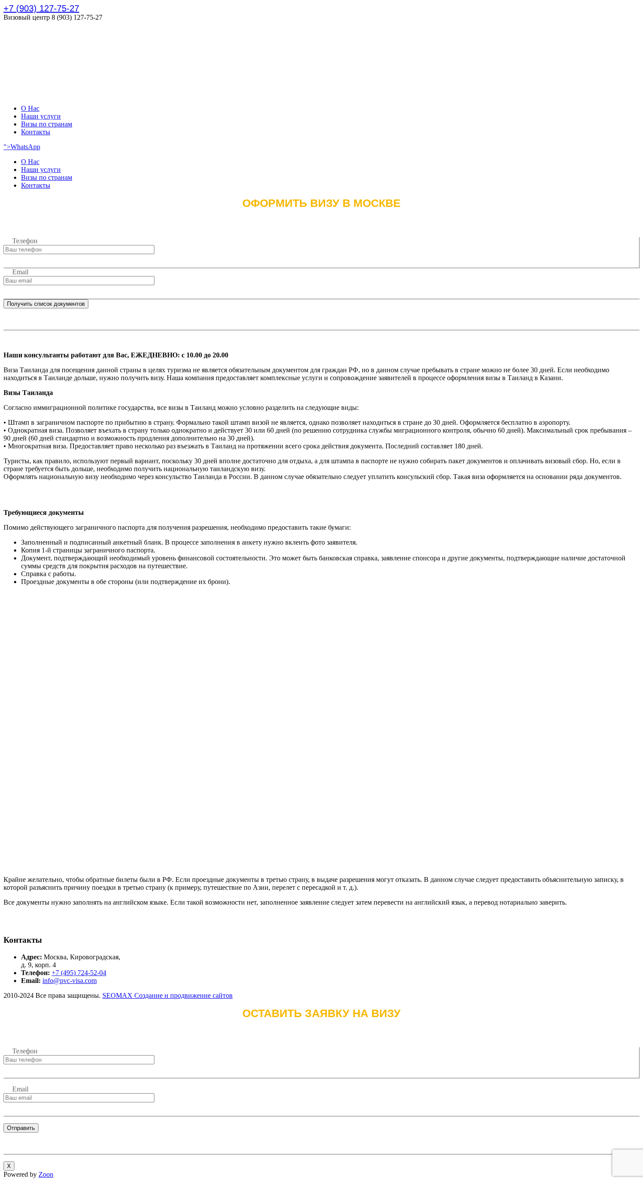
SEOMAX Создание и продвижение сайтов (167, 995)
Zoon (45, 1174)
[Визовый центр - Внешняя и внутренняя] (40, 93)
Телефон (25, 241)
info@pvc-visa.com (69, 980)
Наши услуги (41, 116)
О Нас (30, 108)
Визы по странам (46, 124)
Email (20, 272)
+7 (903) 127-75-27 (41, 8)
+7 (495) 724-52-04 (79, 972)
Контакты (35, 132)
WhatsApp (25, 146)
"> (6, 146)
